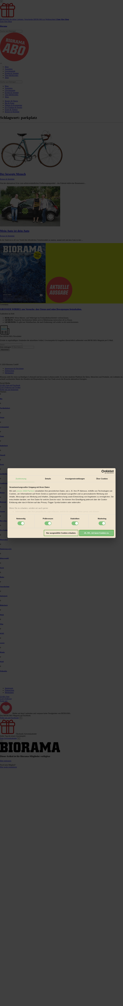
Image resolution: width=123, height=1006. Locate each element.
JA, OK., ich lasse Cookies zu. (96, 533)
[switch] (48, 523)
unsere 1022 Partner (25, 491)
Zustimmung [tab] (21, 479)
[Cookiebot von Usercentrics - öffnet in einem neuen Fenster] (103, 471)
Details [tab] (48, 479)
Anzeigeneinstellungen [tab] (75, 479)
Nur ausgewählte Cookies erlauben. (61, 533)
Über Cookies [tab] (102, 479)
